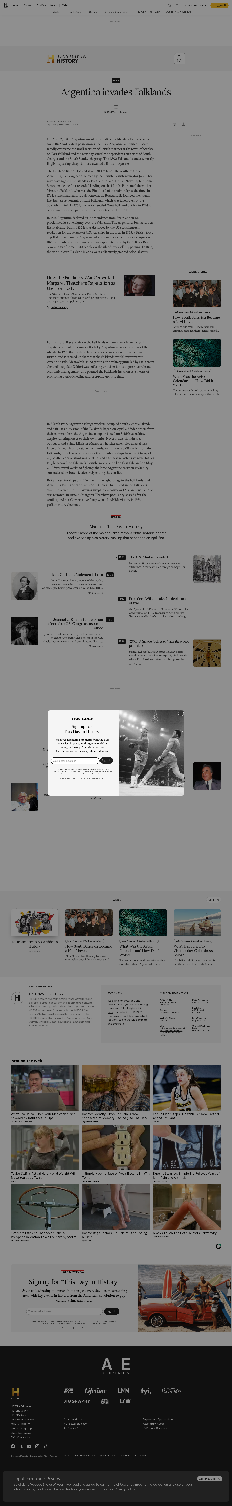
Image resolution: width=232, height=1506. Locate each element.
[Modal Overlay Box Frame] (116, 753)
